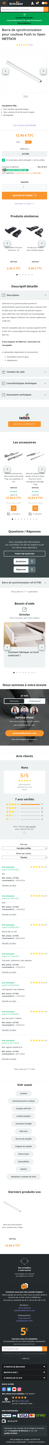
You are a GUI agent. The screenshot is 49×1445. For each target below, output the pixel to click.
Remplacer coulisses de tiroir (23, 1176)
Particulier (14, 701)
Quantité (24, 182)
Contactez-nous (12, 1292)
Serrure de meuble (24, 1139)
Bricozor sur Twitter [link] (9, 1389)
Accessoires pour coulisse (24, 1101)
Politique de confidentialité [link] (16, 1442)
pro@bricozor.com (24, 1321)
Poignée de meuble (23, 1146)
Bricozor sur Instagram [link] (19, 1389)
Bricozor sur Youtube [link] (14, 1389)
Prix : (19, 142)
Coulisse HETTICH (23, 1108)
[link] (37, 3)
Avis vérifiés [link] (31, 826)
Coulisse (23, 1093)
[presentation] (7, 243)
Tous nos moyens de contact (23, 739)
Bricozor (16, 3)
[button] (16, 275)
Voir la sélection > (24, 23)
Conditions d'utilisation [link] (36, 1442)
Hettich (23, 1169)
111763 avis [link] (23, 1401)
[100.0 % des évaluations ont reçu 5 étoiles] (12, 804)
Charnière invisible (24, 1123)
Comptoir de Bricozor (19, 1430)
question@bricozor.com (24, 733)
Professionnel (35, 701)
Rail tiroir (24, 1131)
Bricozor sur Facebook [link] (4, 1389)
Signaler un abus (9, 885)
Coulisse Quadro (23, 1116)
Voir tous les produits (23, 424)
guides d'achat (10, 1433)
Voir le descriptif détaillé (24, 125)
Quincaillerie (23, 1161)
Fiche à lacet (23, 1154)
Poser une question (24, 553)
